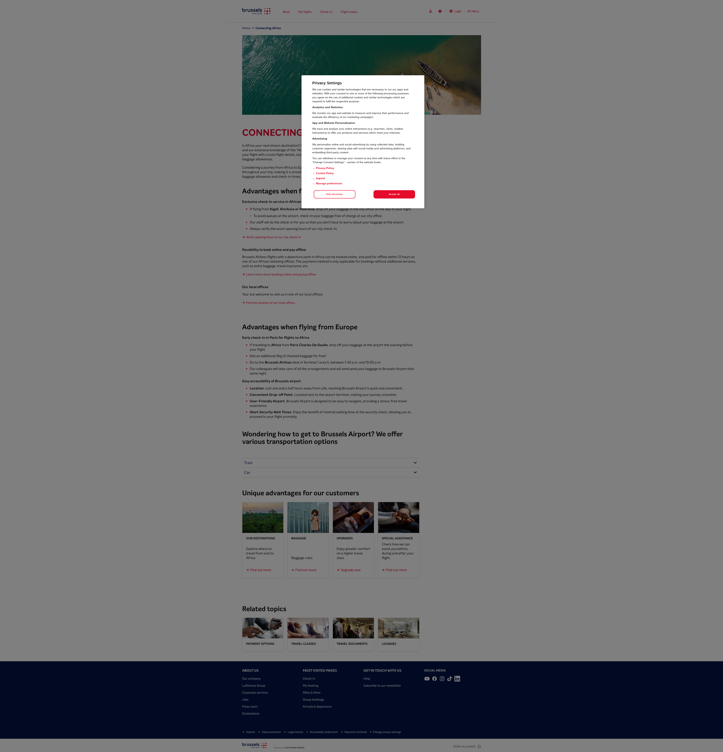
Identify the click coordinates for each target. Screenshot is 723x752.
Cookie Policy (325, 173)
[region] (362, 141)
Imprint (320, 178)
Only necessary (334, 194)
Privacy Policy (325, 168)
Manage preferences (329, 183)
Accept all (394, 194)
